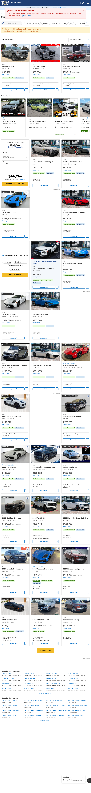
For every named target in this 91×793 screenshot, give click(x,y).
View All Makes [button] (44, 693)
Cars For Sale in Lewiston (76, 715)
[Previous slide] (3, 118)
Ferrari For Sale (51, 678)
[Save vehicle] (27, 46)
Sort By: (72, 40)
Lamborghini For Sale (53, 683)
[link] (19, 78)
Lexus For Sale (29, 673)
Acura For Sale (29, 688)
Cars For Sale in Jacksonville (55, 705)
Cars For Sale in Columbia (76, 710)
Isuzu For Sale (73, 688)
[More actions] (26, 89)
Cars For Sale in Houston (10, 710)
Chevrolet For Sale (8, 678)
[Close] (83, 777)
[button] (80, 3)
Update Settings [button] (22, 179)
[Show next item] (56, 250)
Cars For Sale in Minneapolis (33, 710)
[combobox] (11, 23)
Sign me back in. (26, 16)
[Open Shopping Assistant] (89, 780)
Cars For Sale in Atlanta (10, 715)
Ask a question (15, 275)
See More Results (45, 650)
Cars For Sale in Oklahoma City (56, 710)
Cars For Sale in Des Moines (77, 705)
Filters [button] (29, 23)
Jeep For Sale (6, 688)
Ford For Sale (6, 673)
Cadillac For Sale (29, 678)
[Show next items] (87, 23)
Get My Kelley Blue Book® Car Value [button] (15, 171)
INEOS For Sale (51, 688)
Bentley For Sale (51, 673)
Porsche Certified (70, 363)
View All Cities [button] (44, 720)
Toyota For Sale (7, 683)
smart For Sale (73, 673)
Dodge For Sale (29, 683)
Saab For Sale (72, 683)
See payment (6, 74)
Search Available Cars (15, 184)
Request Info (13, 90)
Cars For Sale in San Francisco (34, 700)
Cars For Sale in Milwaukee (55, 715)
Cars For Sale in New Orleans (78, 700)
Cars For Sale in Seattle (31, 705)
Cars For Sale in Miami (9, 700)
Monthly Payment (7, 151)
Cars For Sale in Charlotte (32, 715)
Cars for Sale (4, 14)
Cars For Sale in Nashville (54, 700)
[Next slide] (87, 118)
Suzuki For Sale (73, 678)
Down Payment (7, 161)
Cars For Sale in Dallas (9, 705)
